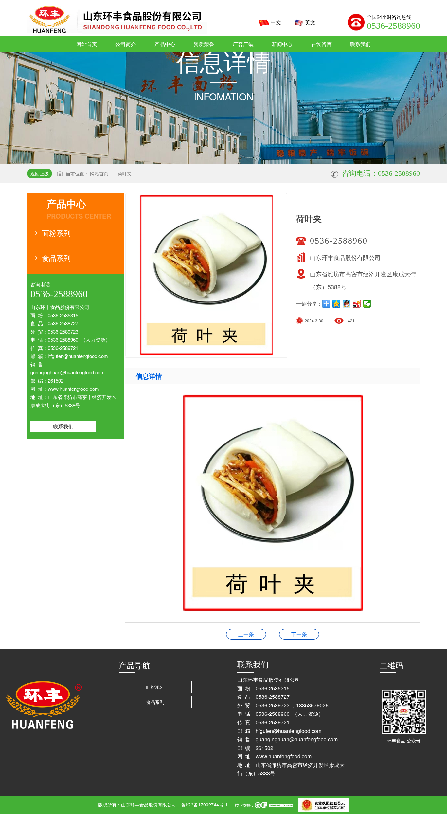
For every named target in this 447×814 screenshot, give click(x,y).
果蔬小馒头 (246, 634)
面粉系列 (56, 233)
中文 (276, 22)
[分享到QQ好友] (347, 304)
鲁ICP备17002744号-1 (204, 804)
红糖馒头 (299, 634)
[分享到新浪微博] (357, 304)
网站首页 (99, 173)
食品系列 (56, 258)
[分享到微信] (367, 304)
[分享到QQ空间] (336, 304)
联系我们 (63, 426)
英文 (310, 22)
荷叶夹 (125, 173)
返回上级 (39, 173)
